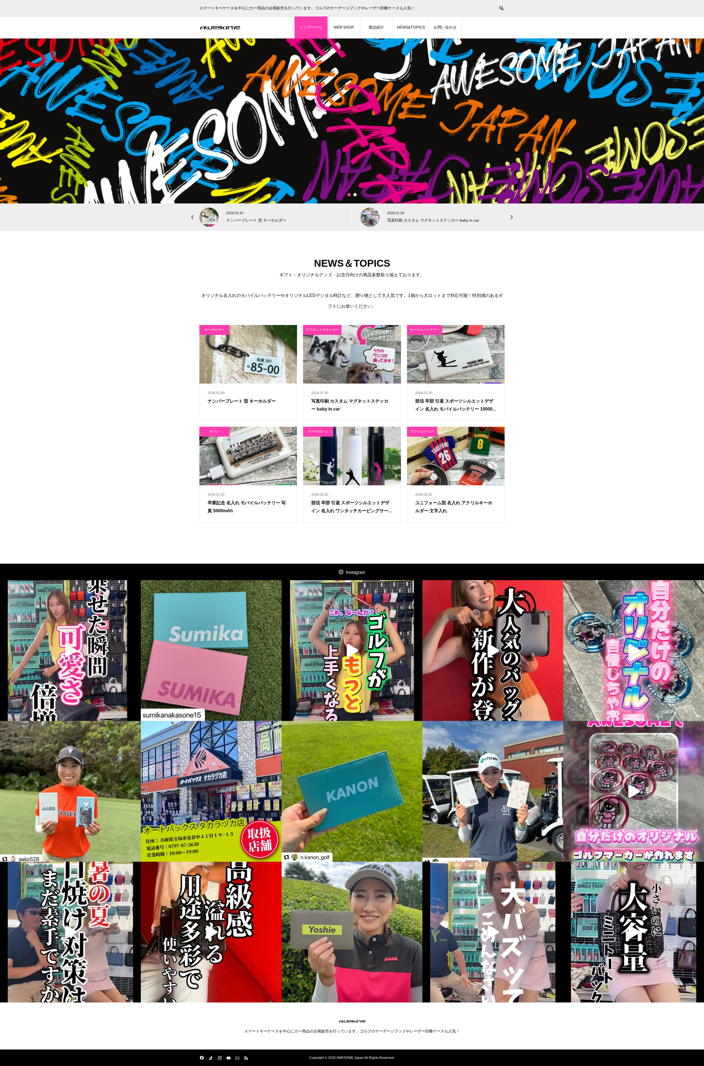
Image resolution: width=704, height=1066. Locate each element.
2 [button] (355, 194)
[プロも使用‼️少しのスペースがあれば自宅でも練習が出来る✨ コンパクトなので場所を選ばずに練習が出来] (352, 650)
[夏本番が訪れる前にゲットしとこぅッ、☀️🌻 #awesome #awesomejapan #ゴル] (492, 932)
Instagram (355, 572)
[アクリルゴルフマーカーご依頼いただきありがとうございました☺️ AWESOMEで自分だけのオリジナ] (633, 650)
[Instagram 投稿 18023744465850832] (352, 791)
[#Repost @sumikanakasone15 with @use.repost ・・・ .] (211, 650)
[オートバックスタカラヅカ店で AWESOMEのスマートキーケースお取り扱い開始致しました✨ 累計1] (211, 791)
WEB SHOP (344, 27)
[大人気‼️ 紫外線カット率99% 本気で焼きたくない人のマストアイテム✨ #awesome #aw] (70, 932)
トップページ (311, 27)
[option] (352, 120)
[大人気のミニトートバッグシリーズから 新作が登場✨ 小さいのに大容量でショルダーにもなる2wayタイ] (492, 650)
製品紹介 (376, 27)
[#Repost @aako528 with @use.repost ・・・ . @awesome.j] (70, 791)
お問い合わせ (445, 27)
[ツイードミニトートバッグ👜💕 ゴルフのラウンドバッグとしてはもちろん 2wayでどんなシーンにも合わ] (633, 932)
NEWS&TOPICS (411, 27)
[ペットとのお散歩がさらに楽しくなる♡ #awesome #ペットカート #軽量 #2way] (70, 650)
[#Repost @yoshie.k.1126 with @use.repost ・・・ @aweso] (352, 932)
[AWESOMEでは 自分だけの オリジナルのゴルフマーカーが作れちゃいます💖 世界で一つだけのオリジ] (633, 791)
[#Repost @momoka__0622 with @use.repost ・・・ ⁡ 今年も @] (492, 791)
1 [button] (349, 194)
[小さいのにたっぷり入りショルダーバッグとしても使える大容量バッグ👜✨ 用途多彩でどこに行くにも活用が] (211, 932)
